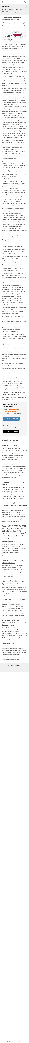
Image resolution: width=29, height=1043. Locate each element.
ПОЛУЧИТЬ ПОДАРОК (11, 418)
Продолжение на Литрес (11, 431)
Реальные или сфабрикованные (9, 644)
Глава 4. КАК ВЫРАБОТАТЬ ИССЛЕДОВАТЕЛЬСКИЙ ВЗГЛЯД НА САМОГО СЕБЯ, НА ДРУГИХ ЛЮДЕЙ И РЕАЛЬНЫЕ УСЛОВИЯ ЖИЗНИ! (14, 532)
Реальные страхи (9, 463)
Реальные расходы (10, 445)
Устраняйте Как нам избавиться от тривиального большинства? (14, 622)
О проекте (10, 665)
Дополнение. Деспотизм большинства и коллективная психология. (14, 505)
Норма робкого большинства (14, 581)
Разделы (17, 665)
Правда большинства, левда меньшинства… (13, 561)
